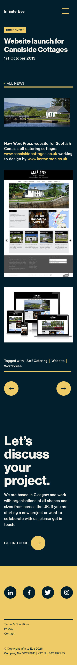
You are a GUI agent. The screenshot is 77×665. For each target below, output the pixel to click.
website (58, 361)
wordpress (13, 366)
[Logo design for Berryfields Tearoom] (59, 388)
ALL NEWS (14, 83)
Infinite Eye (14, 11)
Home (10, 30)
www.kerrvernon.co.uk (47, 159)
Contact (9, 633)
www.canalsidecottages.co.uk (30, 153)
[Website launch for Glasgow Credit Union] (16, 388)
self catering (36, 361)
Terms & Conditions (17, 624)
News (20, 30)
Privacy (8, 628)
